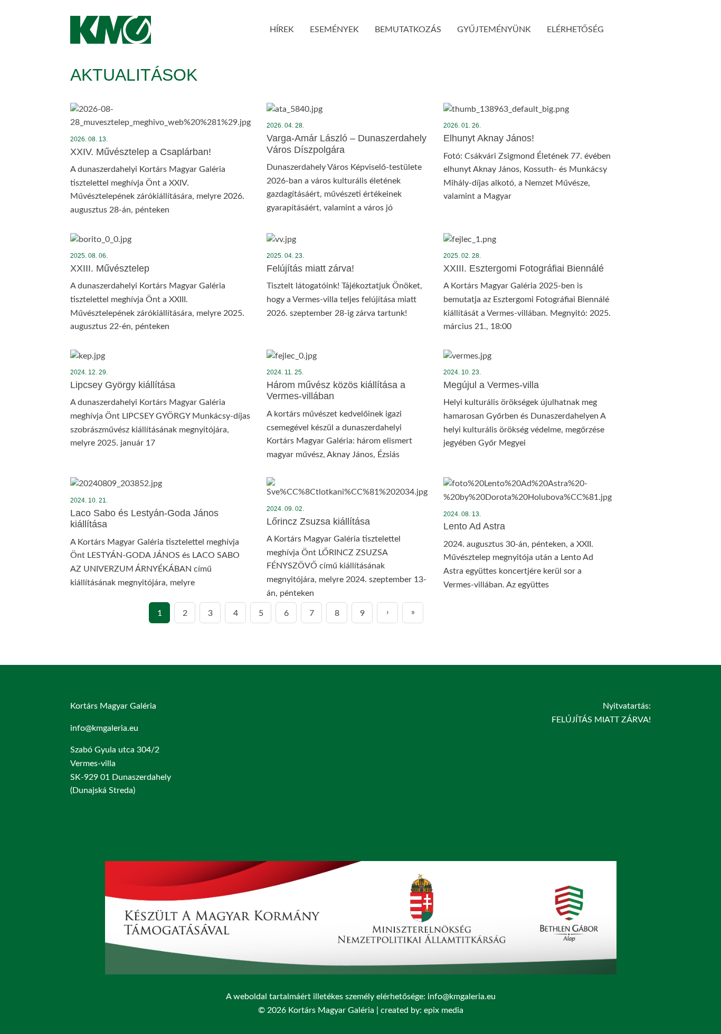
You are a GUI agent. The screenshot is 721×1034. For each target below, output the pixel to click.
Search (627, 27)
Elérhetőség (575, 29)
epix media (443, 1010)
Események (334, 29)
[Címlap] (110, 36)
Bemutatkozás (408, 29)
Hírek (282, 29)
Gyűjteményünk (494, 29)
